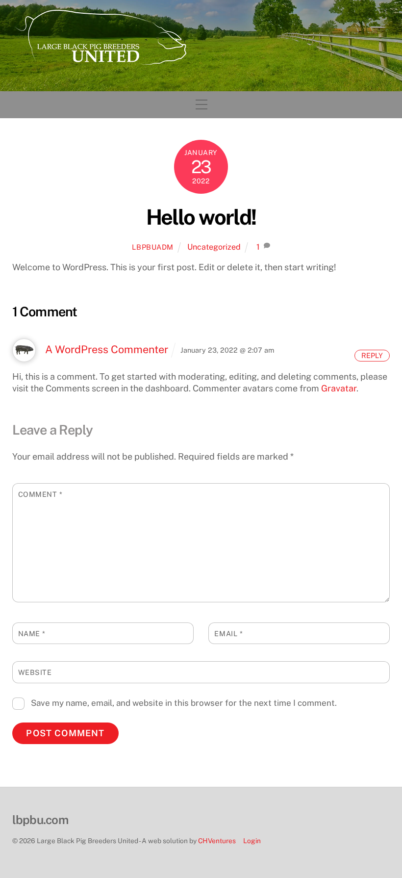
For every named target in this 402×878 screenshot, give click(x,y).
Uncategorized (214, 247)
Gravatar (338, 388)
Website (35, 672)
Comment (40, 494)
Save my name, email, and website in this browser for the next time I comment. (184, 703)
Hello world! (201, 217)
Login (252, 841)
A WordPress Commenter (106, 349)
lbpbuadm (153, 247)
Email (228, 633)
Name (32, 633)
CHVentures (217, 841)
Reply (372, 355)
